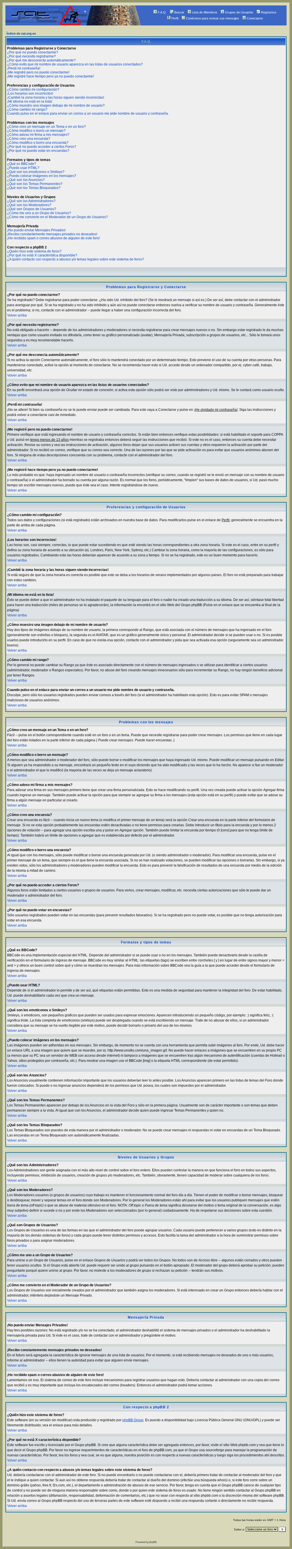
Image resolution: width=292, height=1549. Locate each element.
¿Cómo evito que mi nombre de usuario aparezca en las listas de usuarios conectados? (75, 64)
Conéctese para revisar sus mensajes (212, 18)
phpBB (153, 1542)
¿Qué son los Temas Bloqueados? (33, 188)
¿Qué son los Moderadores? (29, 205)
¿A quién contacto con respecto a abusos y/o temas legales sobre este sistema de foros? (75, 259)
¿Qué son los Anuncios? (26, 180)
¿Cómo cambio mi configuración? (33, 89)
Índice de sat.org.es (21, 33)
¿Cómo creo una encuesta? (28, 139)
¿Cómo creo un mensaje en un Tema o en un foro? (46, 127)
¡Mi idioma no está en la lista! (29, 101)
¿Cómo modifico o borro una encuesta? (37, 143)
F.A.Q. (162, 12)
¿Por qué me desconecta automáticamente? (41, 60)
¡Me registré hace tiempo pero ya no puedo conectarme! (50, 76)
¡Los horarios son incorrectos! (30, 93)
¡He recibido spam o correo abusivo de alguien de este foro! (53, 238)
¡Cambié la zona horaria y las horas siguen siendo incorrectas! (55, 97)
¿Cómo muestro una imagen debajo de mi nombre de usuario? (56, 105)
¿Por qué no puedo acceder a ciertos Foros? (41, 147)
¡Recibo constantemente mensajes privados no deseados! (52, 234)
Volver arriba (17, 315)
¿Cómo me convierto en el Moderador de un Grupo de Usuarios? (57, 217)
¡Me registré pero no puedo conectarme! (38, 72)
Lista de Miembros (204, 12)
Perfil (174, 18)
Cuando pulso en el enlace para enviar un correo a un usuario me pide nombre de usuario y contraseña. (88, 114)
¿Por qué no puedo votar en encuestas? (38, 151)
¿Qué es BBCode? (21, 164)
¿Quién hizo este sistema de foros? (34, 251)
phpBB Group (132, 1420)
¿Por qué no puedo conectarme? (32, 52)
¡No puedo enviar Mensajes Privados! (36, 230)
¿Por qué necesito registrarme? (31, 56)
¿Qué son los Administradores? (31, 201)
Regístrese (268, 12)
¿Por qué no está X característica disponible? (42, 255)
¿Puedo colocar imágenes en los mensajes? (41, 176)
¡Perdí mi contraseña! (23, 68)
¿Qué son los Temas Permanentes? (34, 184)
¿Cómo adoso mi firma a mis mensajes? (38, 135)
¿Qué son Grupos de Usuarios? (31, 209)
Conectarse (255, 18)
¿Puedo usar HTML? (23, 168)
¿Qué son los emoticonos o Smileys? (35, 172)
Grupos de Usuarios (239, 12)
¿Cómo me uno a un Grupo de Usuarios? (39, 213)
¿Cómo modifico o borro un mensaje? (36, 131)
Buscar (179, 12)
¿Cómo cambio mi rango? (27, 109)
